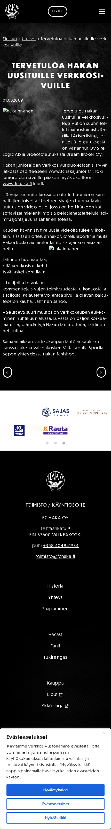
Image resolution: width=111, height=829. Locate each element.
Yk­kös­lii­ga (53, 705)
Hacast (55, 634)
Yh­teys (55, 597)
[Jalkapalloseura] (12, 11)
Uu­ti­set (29, 38)
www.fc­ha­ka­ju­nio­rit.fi (71, 171)
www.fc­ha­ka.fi (17, 183)
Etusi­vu (10, 38)
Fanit (55, 645)
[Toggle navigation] (102, 11)
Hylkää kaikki (55, 817)
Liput (57, 11)
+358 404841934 (61, 545)
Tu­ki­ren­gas (55, 657)
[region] (55, 778)
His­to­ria (55, 586)
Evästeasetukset (55, 803)
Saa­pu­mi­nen (55, 608)
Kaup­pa (55, 683)
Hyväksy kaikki (55, 789)
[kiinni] (105, 733)
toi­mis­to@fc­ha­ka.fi (55, 556)
